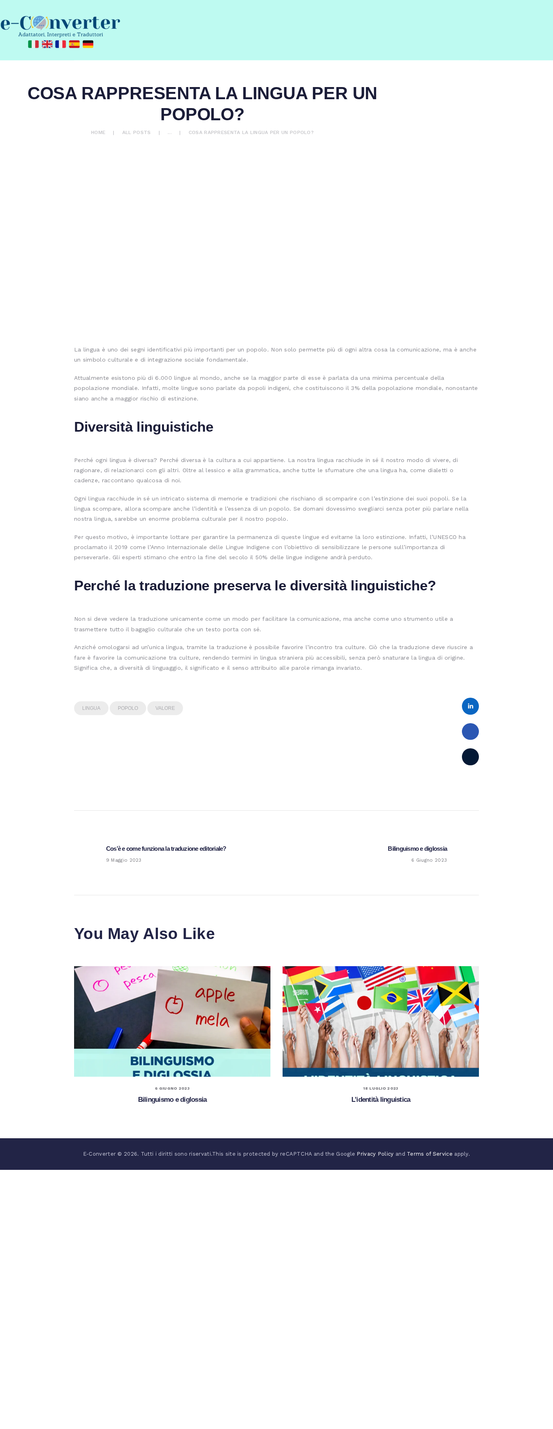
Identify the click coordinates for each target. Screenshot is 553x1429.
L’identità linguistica (380, 1099)
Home (98, 132)
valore (165, 708)
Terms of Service (430, 1154)
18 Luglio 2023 (380, 1088)
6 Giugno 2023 (172, 1088)
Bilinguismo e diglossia (172, 1099)
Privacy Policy (375, 1154)
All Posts (136, 132)
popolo (128, 708)
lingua (91, 708)
